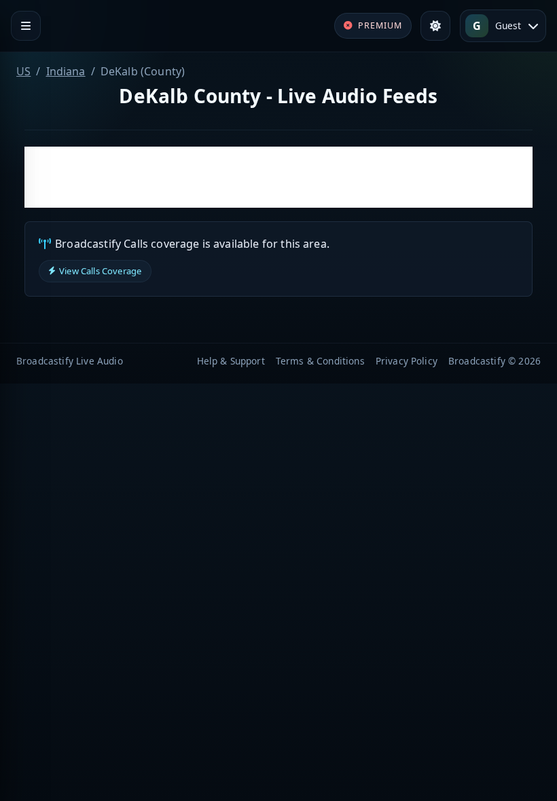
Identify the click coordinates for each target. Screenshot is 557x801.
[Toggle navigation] (26, 26)
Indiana (66, 71)
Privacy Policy (406, 360)
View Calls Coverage (100, 271)
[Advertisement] (278, 177)
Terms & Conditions (320, 360)
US (23, 71)
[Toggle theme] (435, 26)
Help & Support (231, 360)
